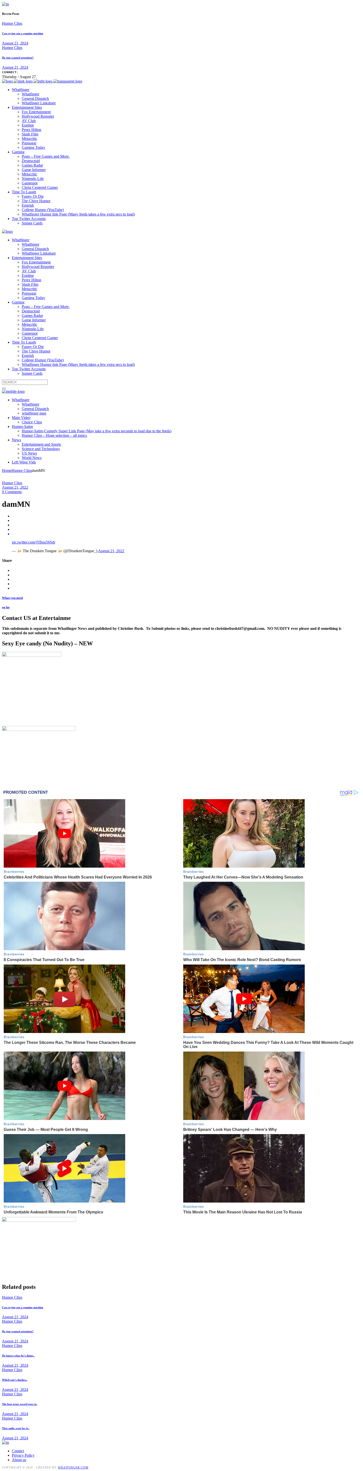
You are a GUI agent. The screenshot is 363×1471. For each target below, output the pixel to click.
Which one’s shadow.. (14, 1379)
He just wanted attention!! (18, 57)
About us (19, 1460)
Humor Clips (12, 23)
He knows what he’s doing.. (18, 1355)
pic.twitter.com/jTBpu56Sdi (33, 542)
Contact (18, 1451)
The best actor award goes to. (19, 1404)
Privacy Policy (23, 1455)
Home (7, 470)
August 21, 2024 (15, 43)
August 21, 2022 (15, 487)
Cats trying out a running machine (22, 33)
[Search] (4, 388)
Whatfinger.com (73, 1467)
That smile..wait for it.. (15, 1428)
